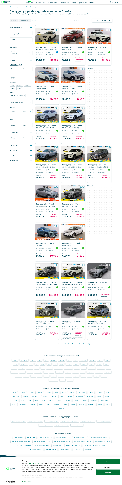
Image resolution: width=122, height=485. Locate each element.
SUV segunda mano (65, 449)
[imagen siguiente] (57, 36)
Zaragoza (61, 408)
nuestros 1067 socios (35, 463)
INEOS (91, 364)
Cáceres (99, 392)
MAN (108, 368)
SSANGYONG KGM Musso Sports (69, 421)
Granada (70, 396)
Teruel (65, 404)
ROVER (26, 376)
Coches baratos (18, 437)
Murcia (59, 400)
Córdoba (45, 396)
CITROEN (92, 360)
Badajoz (64, 392)
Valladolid (91, 404)
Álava (14, 392)
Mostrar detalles (26, 481)
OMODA (75, 372)
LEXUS (76, 368)
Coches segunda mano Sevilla (62, 441)
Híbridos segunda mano (36, 449)
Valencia (81, 404)
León (22, 400)
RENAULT (18, 376)
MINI (52, 372)
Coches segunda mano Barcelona (21, 441)
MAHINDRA (100, 368)
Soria (48, 404)
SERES (46, 376)
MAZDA (30, 372)
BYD (75, 360)
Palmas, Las (94, 400)
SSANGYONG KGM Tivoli (45, 425)
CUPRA (100, 360)
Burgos (91, 392)
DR (31, 364)
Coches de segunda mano (62, 437)
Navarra (68, 400)
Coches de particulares (45, 437)
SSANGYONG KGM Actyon (18, 421)
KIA (43, 368)
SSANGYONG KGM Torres (62, 425)
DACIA (107, 360)
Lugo (36, 400)
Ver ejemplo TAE (78, 61)
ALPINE (32, 360)
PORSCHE (108, 372)
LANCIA (49, 368)
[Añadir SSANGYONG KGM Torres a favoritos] (81, 187)
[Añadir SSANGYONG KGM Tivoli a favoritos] (107, 30)
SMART (61, 376)
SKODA (53, 376)
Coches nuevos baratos (80, 437)
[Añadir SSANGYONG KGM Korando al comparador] (57, 30)
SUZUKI (76, 376)
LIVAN (83, 368)
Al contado (14, 64)
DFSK (16, 364)
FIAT (55, 364)
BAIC (46, 360)
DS (36, 364)
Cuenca (54, 396)
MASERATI (14, 372)
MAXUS (22, 372)
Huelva (99, 396)
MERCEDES (38, 372)
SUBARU (68, 376)
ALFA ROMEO (24, 360)
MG (46, 372)
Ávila (56, 392)
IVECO (13, 368)
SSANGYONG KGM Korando (35, 421)
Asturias (48, 392)
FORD (61, 364)
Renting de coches (51, 449)
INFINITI (99, 364)
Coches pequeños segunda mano (99, 437)
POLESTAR (99, 372)
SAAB (33, 376)
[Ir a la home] (5, 2)
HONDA (76, 364)
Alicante (31, 392)
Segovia (32, 404)
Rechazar (108, 472)
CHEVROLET (83, 360)
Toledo (73, 404)
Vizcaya (100, 404)
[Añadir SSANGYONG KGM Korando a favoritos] (55, 30)
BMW (69, 360)
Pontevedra (104, 400)
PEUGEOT (90, 372)
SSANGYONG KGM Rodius (104, 421)
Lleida (29, 400)
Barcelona (82, 392)
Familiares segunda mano (42, 445)
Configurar (107, 467)
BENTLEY (53, 360)
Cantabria (16, 396)
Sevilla (41, 404)
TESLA (96, 376)
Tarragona (57, 404)
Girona (61, 396)
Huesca (107, 396)
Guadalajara (79, 396)
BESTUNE (62, 360)
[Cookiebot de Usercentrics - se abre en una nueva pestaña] (10, 482)
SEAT (40, 376)
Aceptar (108, 461)
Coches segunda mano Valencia (82, 441)
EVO (49, 364)
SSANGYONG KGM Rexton (88, 421)
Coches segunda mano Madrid (42, 441)
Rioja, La (14, 404)
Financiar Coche (57, 445)
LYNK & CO (91, 368)
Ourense (76, 400)
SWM (83, 376)
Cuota (20, 64)
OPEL (82, 372)
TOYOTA (104, 376)
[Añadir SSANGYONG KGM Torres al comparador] (83, 187)
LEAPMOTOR (68, 368)
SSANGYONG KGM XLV (77, 425)
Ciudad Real (35, 396)
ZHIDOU (70, 380)
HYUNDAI (84, 364)
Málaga (51, 400)
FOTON (68, 364)
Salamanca (23, 404)
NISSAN (68, 372)
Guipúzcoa (90, 396)
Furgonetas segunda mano (73, 445)
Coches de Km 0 (31, 437)
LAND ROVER (58, 368)
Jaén (15, 400)
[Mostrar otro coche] (47, 42)
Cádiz (107, 392)
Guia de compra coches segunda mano (94, 445)
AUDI (40, 360)
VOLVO (62, 380)
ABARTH (15, 360)
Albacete (22, 392)
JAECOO (22, 368)
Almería (40, 392)
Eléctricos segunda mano (24, 445)
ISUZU (106, 364)
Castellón (25, 396)
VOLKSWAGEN (53, 380)
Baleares (72, 392)
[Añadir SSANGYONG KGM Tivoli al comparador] (110, 30)
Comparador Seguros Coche (102, 441)
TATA (90, 376)
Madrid (43, 400)
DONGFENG (23, 364)
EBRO (42, 364)
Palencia (85, 400)
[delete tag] (17, 20)
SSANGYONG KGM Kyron (52, 421)
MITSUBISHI (59, 372)
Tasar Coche (77, 449)
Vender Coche (88, 449)
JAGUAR (30, 368)
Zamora (108, 404)
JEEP (37, 368)
